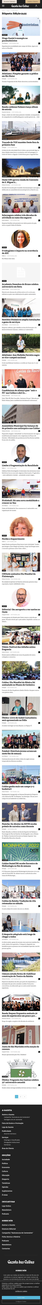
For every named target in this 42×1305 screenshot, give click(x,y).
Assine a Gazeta (8, 1114)
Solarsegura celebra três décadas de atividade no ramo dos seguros (19, 216)
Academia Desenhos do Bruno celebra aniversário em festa (20, 285)
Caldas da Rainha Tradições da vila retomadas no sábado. (19, 902)
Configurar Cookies (21, 1301)
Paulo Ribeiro (5, 220)
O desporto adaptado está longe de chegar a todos (18, 935)
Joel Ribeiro (5, 43)
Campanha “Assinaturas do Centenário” (17, 1117)
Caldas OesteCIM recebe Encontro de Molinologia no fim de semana (20, 864)
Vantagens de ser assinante (13, 1119)
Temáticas (6, 1183)
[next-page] (24, 1096)
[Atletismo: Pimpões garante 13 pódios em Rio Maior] (21, 61)
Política (4, 387)
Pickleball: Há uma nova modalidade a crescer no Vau (20, 501)
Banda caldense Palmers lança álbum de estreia (20, 108)
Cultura (4, 103)
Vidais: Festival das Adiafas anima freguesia (18, 648)
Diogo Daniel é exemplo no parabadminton (15, 39)
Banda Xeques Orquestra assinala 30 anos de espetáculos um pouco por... (19, 1014)
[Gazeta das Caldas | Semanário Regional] (20, 6)
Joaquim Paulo (5, 614)
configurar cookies (21, 1291)
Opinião (4, 247)
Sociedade (5, 139)
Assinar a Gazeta (8, 1225)
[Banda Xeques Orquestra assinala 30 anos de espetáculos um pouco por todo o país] (21, 1001)
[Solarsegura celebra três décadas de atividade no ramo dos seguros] (21, 203)
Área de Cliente (8, 1148)
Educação (5, 1175)
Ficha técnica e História (11, 1237)
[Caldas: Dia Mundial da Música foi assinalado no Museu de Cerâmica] (21, 670)
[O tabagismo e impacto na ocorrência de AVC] (21, 238)
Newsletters (6, 1210)
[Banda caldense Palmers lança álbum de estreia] (21, 95)
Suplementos (7, 1191)
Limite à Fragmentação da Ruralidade (20, 465)
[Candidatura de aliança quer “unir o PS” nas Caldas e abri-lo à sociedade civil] (21, 378)
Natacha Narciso (6, 112)
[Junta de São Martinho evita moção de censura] (21, 1034)
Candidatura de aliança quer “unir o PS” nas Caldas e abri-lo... (19, 391)
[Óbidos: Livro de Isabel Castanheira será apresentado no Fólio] (21, 706)
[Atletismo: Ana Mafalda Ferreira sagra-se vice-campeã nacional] (21, 343)
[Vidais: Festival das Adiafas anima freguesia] (21, 635)
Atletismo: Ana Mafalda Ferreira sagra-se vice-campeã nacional (21, 356)
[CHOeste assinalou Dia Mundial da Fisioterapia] (21, 562)
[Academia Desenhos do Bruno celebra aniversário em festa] (21, 272)
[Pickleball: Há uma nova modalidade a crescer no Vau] (21, 488)
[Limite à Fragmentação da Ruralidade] (21, 453)
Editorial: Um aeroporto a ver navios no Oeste (21, 610)
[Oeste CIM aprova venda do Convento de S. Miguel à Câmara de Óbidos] (21, 168)
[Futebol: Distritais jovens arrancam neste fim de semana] (21, 739)
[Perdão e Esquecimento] (21, 525)
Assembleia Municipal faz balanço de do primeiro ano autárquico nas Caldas (21, 427)
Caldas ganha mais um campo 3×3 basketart (18, 787)
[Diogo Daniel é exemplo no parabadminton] (21, 26)
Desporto (5, 34)
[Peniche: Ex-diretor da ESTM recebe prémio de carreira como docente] (21, 812)
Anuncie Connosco (10, 1134)
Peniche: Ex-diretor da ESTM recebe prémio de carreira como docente (19, 825)
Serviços (5, 1137)
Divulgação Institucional (12, 1142)
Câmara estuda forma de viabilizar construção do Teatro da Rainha (19, 975)
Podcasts (5, 1214)
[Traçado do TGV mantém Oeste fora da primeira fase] (21, 130)
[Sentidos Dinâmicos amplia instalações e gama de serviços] (21, 307)
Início (3, 10)
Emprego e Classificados (12, 1140)
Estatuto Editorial (9, 1229)
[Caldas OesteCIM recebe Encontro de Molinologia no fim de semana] (21, 851)
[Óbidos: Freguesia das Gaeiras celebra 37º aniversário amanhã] (21, 1068)
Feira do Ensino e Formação (12, 1123)
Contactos (6, 1248)
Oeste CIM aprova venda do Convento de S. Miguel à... (20, 181)
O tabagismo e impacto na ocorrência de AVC (20, 252)
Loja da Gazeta (7, 1127)
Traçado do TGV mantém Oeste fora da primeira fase (20, 143)
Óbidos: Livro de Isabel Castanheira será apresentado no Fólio (19, 719)
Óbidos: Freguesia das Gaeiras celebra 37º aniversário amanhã (20, 1081)
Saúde (4, 570)
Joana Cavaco (5, 289)
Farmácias (7, 1145)
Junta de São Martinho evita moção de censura (20, 1048)
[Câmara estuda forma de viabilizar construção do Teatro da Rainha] (21, 962)
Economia (5, 211)
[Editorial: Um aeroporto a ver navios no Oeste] (21, 597)
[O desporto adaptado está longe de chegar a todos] (21, 922)
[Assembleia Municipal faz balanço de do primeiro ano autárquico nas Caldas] (21, 414)
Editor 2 (4, 256)
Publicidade (6, 1131)
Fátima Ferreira (6, 185)
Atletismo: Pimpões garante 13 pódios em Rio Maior (20, 74)
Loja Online (6, 1206)
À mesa (5, 1195)
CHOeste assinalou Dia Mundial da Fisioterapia (19, 575)
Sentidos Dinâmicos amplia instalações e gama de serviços (21, 320)
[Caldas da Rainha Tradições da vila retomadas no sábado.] (21, 889)
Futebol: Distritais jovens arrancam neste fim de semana (19, 752)
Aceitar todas (21, 1297)
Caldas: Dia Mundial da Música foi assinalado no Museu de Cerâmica (18, 683)
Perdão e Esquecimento (13, 539)
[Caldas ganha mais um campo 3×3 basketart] (21, 774)
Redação (4, 78)
